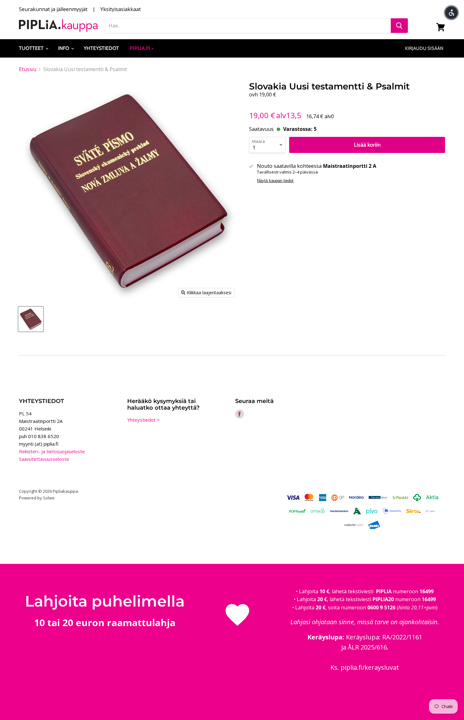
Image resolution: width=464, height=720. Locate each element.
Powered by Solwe (37, 498)
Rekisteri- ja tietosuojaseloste (52, 451)
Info (64, 48)
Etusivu (27, 69)
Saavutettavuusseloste (44, 459)
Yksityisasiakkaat (120, 9)
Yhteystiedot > (143, 420)
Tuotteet (32, 48)
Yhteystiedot (101, 48)
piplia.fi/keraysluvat (370, 667)
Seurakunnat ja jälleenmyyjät (53, 9)
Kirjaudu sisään (424, 48)
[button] (451, 12)
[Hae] (399, 25)
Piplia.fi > (142, 48)
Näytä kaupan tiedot (275, 181)
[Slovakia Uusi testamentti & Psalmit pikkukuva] (30, 319)
